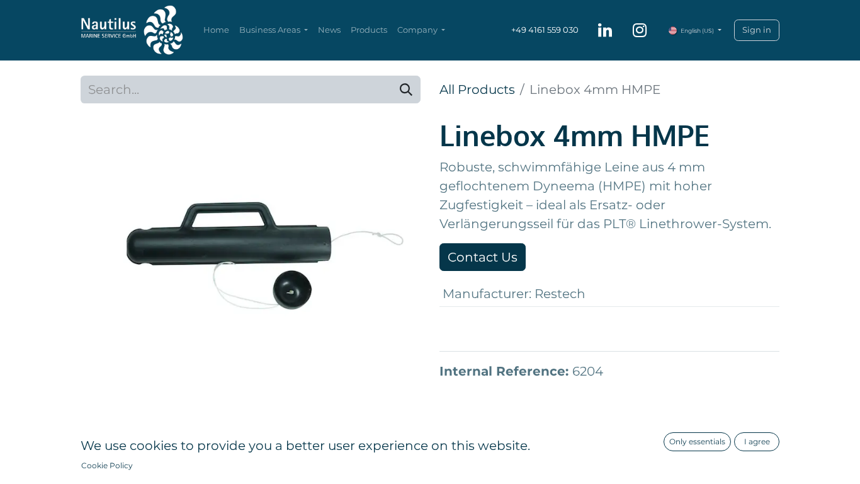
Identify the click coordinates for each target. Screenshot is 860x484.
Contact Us (483, 257)
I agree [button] (757, 441)
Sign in (756, 30)
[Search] (406, 89)
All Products (477, 89)
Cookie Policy (107, 465)
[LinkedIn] (605, 30)
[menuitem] (216, 30)
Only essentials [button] (697, 441)
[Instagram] (639, 30)
